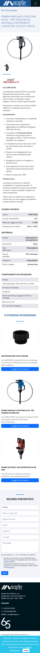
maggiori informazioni (20, 369)
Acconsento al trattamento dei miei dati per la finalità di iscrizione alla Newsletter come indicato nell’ (21, 565)
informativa (10, 567)
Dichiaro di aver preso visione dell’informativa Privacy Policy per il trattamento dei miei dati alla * (20, 559)
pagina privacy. (9, 562)
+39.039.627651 (9, 608)
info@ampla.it (13, 614)
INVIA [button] (5, 573)
